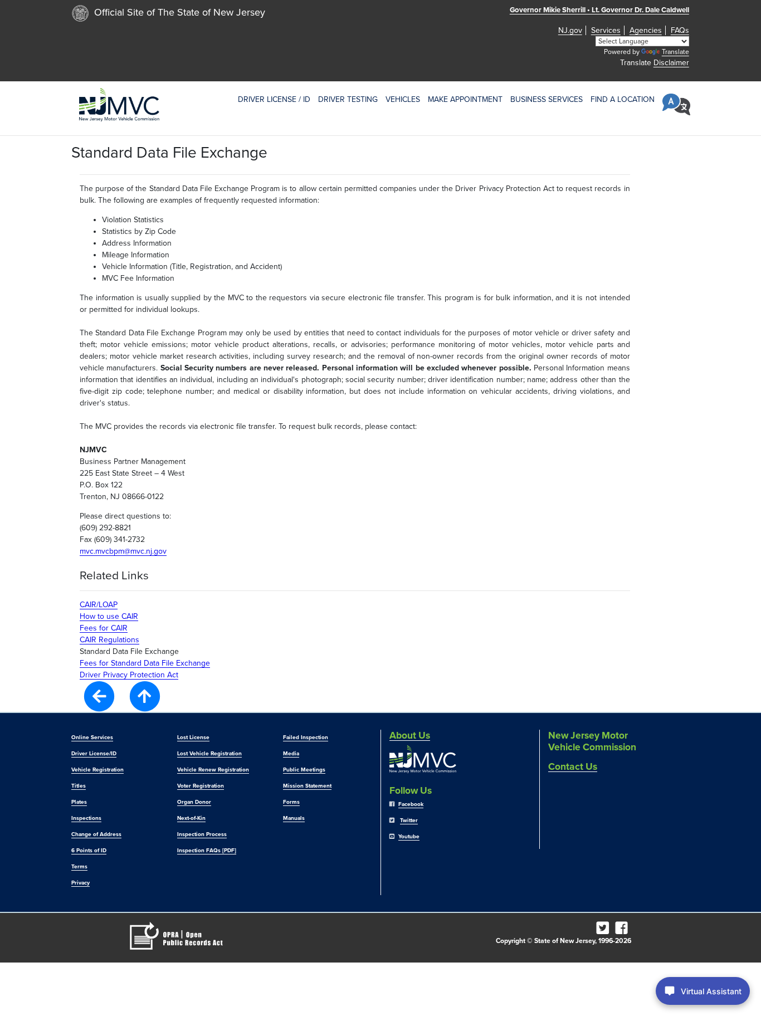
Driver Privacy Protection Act (129, 675)
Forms (291, 802)
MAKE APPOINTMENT (465, 99)
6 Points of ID (88, 850)
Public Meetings (304, 769)
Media (291, 753)
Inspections (86, 818)
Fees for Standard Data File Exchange (145, 663)
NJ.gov (570, 30)
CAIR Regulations (109, 639)
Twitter (409, 820)
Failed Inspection (305, 737)
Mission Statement (307, 786)
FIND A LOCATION (623, 99)
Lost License (193, 737)
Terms (79, 866)
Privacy (80, 883)
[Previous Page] (99, 695)
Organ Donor (194, 802)
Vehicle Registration (97, 769)
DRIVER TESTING (348, 99)
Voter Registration (200, 786)
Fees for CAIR (104, 628)
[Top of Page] (144, 696)
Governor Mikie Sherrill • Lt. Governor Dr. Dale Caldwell (599, 10)
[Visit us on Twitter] (604, 931)
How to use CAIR (109, 616)
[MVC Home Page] (119, 104)
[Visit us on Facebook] (623, 931)
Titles (78, 786)
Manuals (294, 818)
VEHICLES (403, 99)
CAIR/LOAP (99, 604)
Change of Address (96, 834)
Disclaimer (671, 62)
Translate (675, 52)
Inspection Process (202, 834)
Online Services (92, 737)
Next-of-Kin (191, 818)
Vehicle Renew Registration (213, 769)
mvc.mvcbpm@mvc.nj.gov (123, 551)
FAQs (680, 30)
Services (606, 30)
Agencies (646, 30)
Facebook (410, 804)
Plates (79, 802)
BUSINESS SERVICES (546, 99)
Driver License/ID (93, 753)
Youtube (408, 836)
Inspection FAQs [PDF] (206, 850)
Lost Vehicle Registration (209, 753)
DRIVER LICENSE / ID (274, 99)
